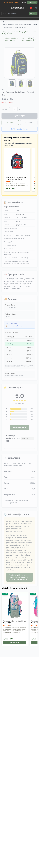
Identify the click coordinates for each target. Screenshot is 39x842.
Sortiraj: (17, 438)
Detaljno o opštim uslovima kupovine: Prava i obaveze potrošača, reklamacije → (18, 577)
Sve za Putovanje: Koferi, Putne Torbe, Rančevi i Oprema (20, 24)
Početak (4, 22)
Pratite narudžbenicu (12, 2)
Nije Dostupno (19, 116)
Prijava (24, 2)
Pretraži (32, 13)
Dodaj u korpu (14, 642)
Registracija (32, 2)
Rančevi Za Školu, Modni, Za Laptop (14, 27)
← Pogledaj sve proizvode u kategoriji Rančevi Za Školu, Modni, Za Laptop (19, 32)
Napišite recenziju (19, 427)
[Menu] (3, 8)
